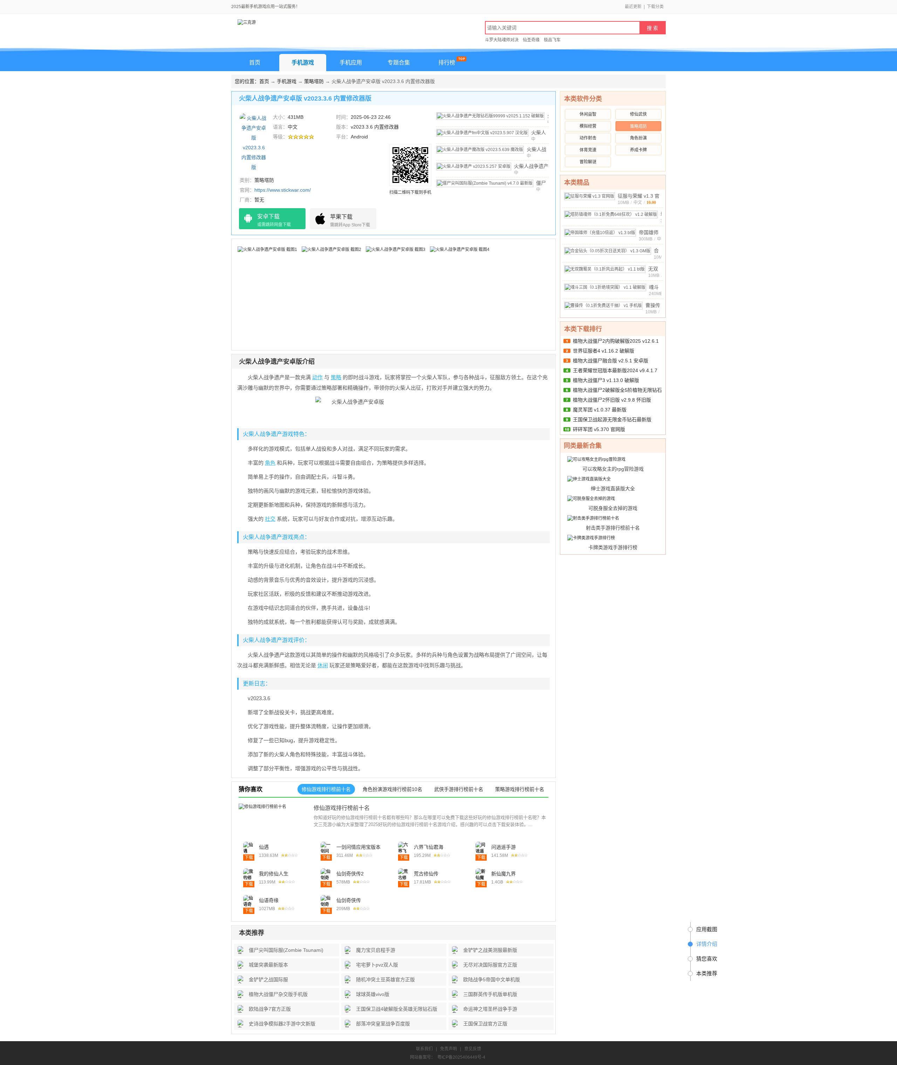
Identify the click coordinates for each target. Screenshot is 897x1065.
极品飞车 (552, 39)
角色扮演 (638, 138)
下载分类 (655, 6)
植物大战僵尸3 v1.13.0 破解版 (606, 380)
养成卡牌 (638, 150)
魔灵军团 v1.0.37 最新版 (599, 409)
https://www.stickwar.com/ (282, 190)
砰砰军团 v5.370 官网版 (599, 429)
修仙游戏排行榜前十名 (342, 808)
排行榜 (446, 63)
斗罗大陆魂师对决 (502, 39)
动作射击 (588, 138)
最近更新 (633, 6)
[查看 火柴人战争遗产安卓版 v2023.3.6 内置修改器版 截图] (254, 142)
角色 (270, 463)
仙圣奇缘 (531, 39)
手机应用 (351, 63)
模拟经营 (588, 126)
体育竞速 (588, 150)
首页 (254, 63)
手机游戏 (303, 63)
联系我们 (424, 1048)
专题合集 (399, 63)
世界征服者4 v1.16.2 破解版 (603, 351)
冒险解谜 (588, 161)
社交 (270, 519)
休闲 (322, 665)
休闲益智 (588, 114)
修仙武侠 (638, 114)
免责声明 (448, 1048)
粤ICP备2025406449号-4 (461, 1057)
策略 (336, 377)
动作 (317, 377)
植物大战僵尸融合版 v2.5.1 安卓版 (610, 360)
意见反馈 (472, 1048)
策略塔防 (314, 81)
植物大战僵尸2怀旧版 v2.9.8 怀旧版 (612, 400)
